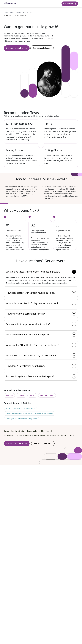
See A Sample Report (42, 48)
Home (6, 12)
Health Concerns (15, 12)
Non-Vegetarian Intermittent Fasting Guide (21, 419)
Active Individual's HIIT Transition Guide (20, 408)
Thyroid (32, 395)
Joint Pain (9, 395)
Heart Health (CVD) (47, 395)
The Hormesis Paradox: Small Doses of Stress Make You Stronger (29, 413)
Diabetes (21, 395)
